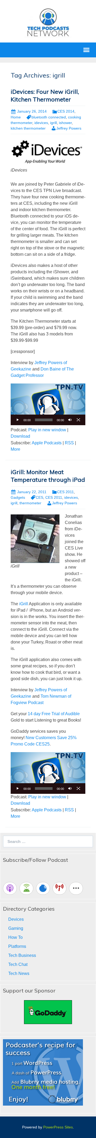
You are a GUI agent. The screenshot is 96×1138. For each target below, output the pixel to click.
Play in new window (47, 430)
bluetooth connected (48, 117)
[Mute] (70, 420)
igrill (53, 123)
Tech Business (22, 955)
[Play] (17, 420)
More (15, 449)
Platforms (17, 946)
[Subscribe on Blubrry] (43, 888)
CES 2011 (65, 492)
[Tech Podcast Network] (48, 22)
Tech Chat (17, 964)
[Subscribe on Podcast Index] (59, 888)
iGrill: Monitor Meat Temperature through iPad (48, 475)
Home (16, 117)
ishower (65, 123)
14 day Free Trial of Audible (54, 713)
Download (20, 436)
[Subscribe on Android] (26, 888)
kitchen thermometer (28, 128)
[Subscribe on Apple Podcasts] (10, 888)
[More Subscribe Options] (76, 888)
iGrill (23, 604)
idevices (41, 123)
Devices (16, 919)
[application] (48, 404)
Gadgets (18, 497)
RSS (69, 443)
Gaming (15, 928)
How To (15, 937)
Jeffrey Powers (68, 128)
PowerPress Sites (58, 1127)
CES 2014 (65, 111)
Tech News (18, 973)
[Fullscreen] (78, 420)
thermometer (30, 503)
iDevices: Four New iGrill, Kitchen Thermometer (45, 95)
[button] (48, 404)
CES (39, 497)
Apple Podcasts (47, 443)
